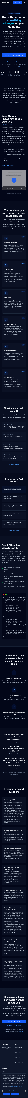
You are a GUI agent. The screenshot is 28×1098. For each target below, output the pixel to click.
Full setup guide (14, 464)
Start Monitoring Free (14, 1021)
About (3, 1071)
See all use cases (14, 530)
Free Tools (17, 1057)
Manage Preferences (14, 1091)
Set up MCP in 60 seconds (9, 165)
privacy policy (14, 1086)
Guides (16, 1060)
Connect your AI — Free (14, 61)
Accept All (15, 1094)
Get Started (17, 2)
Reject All (6, 1094)
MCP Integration (19, 1062)
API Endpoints (18, 1047)
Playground (18, 1052)
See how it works (14, 59)
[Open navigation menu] (24, 2)
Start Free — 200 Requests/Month (14, 55)
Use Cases (17, 1055)
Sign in (21, 66)
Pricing (16, 1050)
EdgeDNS (5, 2)
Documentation (19, 1065)
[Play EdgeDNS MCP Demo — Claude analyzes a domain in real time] (14, 180)
